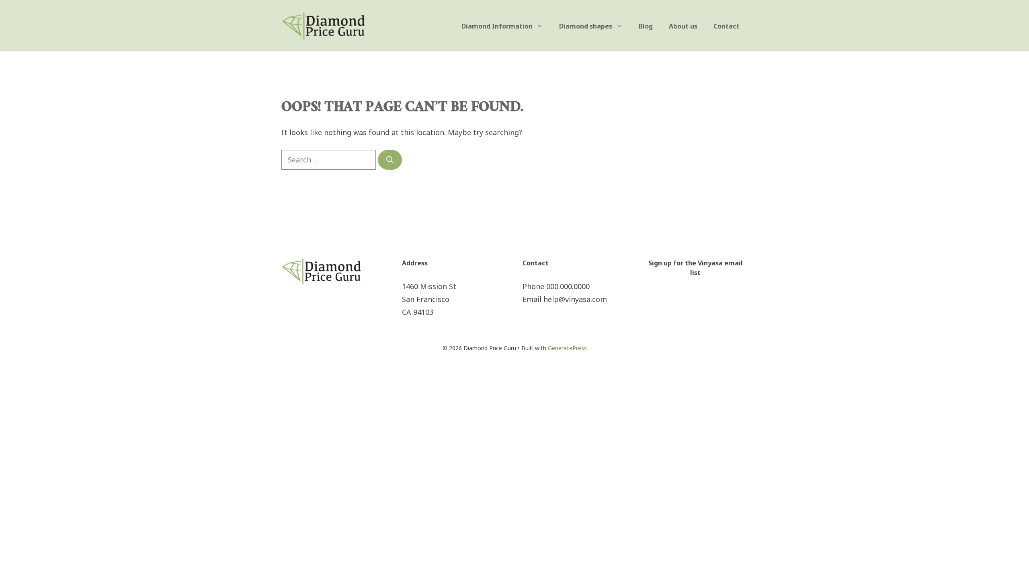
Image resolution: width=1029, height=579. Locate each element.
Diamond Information (497, 26)
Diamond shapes (585, 26)
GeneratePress (567, 348)
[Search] (390, 160)
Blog (646, 26)
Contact (726, 26)
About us (683, 26)
